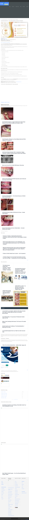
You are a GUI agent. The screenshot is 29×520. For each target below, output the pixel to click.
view (7, 365)
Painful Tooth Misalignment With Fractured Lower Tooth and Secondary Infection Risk (14, 179)
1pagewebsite (26, 519)
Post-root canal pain (17, 500)
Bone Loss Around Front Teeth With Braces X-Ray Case (13, 165)
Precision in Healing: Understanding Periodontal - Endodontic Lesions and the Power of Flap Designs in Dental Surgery (14, 237)
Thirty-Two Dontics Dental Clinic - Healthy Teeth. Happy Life (14, 345)
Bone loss (9, 498)
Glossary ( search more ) (5, 102)
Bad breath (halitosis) (10, 494)
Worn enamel (16, 506)
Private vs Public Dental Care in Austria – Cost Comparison (14, 253)
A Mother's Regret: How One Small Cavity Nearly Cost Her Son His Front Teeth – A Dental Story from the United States (14, 257)
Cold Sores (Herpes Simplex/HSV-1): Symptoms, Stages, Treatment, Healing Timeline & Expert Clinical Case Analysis (13, 153)
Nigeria (2, 497)
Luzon (2, 481)
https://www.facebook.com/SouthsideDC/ (5, 42)
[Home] (4, 4)
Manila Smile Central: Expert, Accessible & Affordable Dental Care (7, 292)
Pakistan (2, 494)
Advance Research (10, 491)
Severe (22, 487)
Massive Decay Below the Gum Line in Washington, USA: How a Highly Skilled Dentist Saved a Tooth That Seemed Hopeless (14, 243)
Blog (20, 6)
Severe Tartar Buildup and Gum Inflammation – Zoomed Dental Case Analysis (13, 228)
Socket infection (16, 503)
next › (15, 399)
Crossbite (9, 508)
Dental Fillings (9, 512)
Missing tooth (16, 491)
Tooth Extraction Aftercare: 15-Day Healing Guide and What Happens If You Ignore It (14, 140)
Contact (27, 6)
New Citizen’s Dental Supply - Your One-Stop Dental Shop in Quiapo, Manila (14, 474)
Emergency (23, 488)
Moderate (23, 484)
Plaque (15, 497)
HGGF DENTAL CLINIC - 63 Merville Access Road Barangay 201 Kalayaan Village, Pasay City (20, 287)
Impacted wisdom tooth (17, 487)
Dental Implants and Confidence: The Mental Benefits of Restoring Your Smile (13, 327)
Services (24, 6)
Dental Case (17, 6)
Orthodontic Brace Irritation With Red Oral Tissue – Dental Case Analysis (13, 213)
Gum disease (16, 484)
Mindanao (2, 484)
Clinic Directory (23, 491)
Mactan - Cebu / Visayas (4, 396)
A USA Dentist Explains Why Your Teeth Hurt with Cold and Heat (13, 331)
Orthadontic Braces (17, 494)
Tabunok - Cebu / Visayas (4, 393)
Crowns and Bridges (10, 509)
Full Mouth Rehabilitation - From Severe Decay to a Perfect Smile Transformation (13, 196)
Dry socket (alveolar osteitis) (11, 515)
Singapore (2, 491)
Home (10, 6)
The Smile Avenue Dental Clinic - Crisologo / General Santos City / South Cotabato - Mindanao (7, 267)
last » (17, 399)
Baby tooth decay (10, 495)
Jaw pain (16, 488)
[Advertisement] (14, 13)
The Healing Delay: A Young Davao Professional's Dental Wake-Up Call (13, 317)
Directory (13, 6)
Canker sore (9, 501)
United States (2, 488)
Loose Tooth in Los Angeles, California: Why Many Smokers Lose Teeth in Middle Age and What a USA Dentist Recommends (13, 312)
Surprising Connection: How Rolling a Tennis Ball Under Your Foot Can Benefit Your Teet (14, 405)
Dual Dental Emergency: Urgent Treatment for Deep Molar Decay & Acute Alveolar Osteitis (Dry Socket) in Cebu (13, 122)
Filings (15, 481)
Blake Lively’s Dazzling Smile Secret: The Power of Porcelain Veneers (14, 322)
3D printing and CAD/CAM (11, 487)
